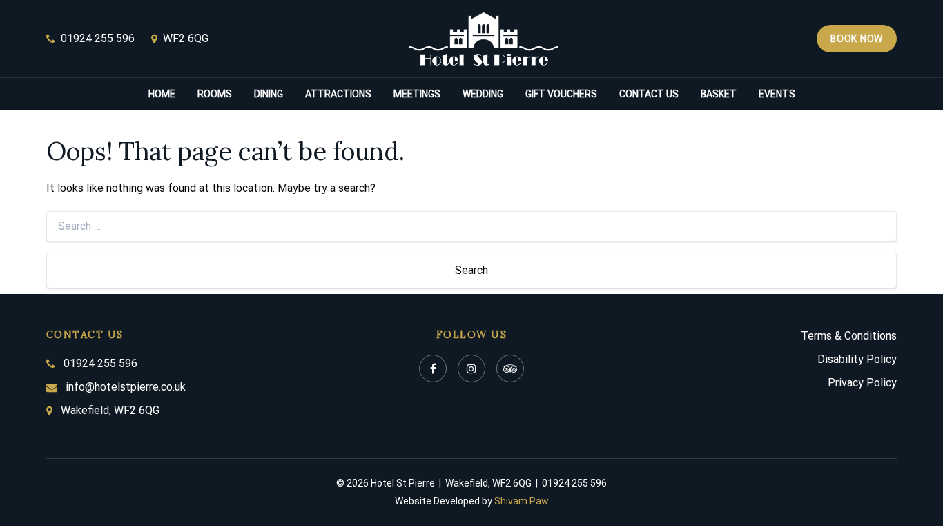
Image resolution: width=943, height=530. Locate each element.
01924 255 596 (98, 38)
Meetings (416, 93)
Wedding (483, 93)
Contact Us (649, 93)
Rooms (214, 93)
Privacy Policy (862, 382)
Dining (268, 93)
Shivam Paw (521, 501)
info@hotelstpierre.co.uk (126, 386)
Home (161, 93)
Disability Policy (857, 359)
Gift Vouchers (561, 93)
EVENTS (777, 93)
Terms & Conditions (849, 335)
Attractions (338, 93)
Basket (719, 93)
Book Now (856, 38)
